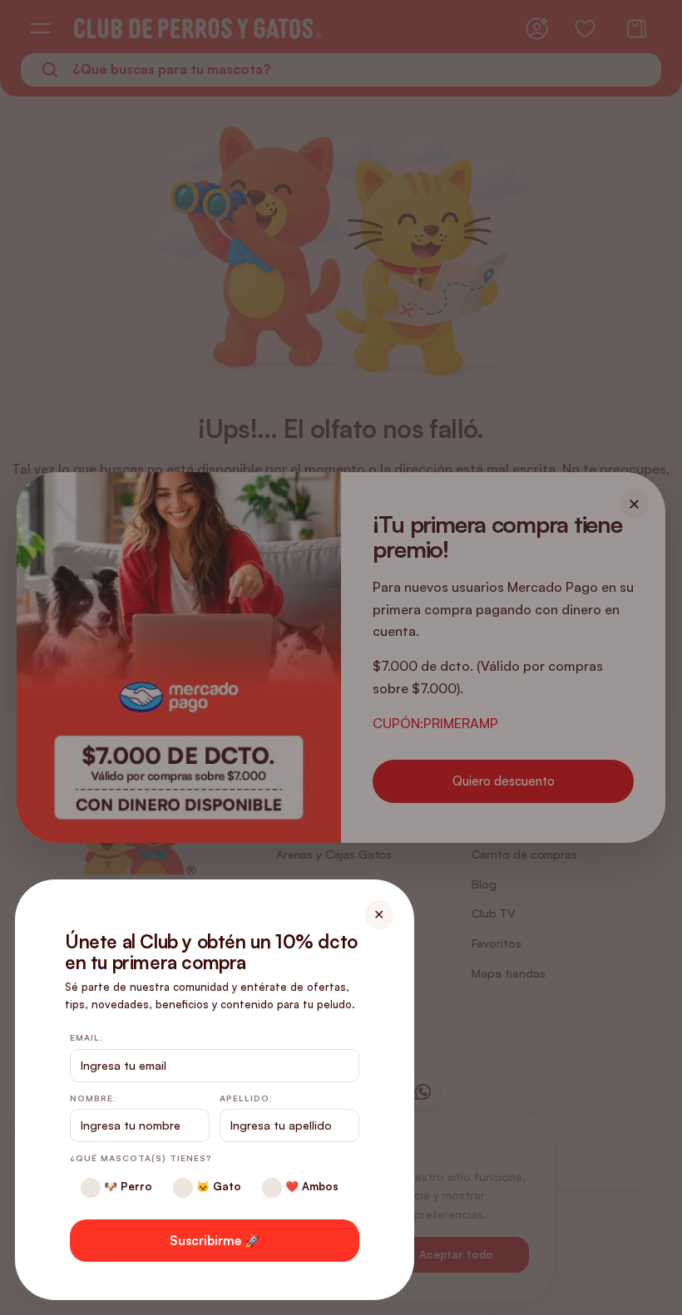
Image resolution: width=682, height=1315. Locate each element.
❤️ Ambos (310, 1186)
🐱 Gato (217, 1186)
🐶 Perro (126, 1186)
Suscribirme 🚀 (215, 1241)
